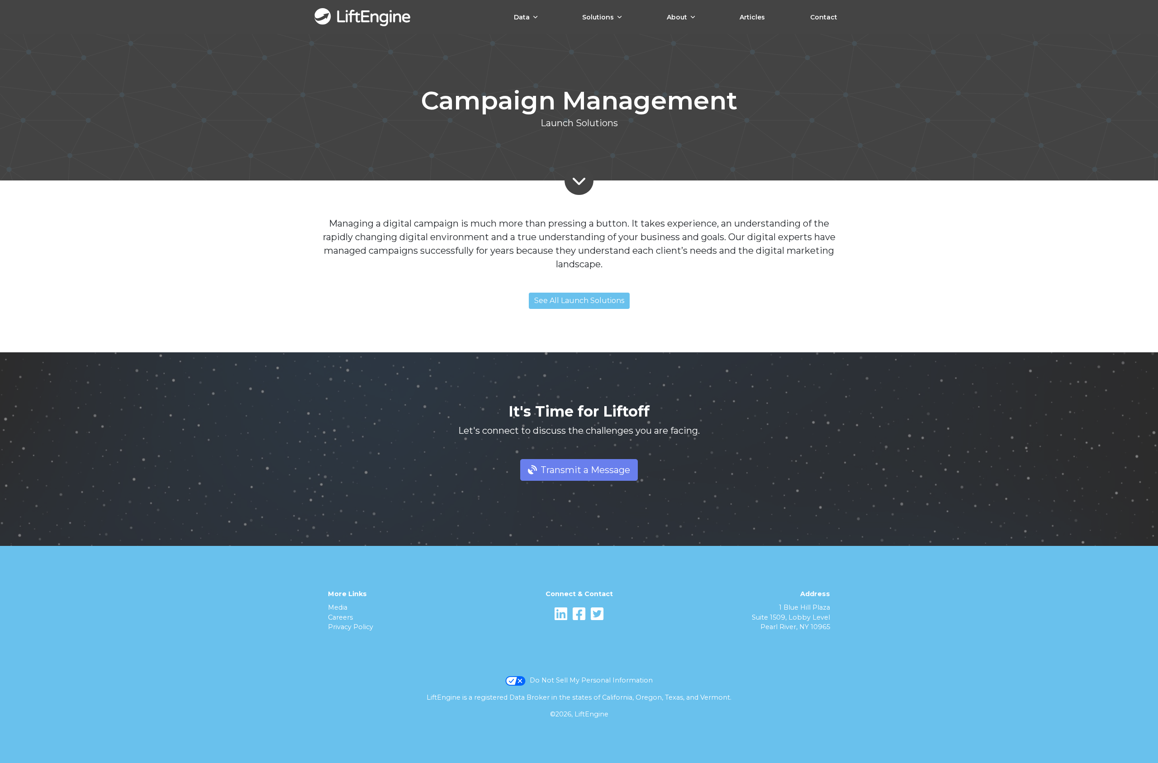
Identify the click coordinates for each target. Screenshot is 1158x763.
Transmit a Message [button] (585, 469)
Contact (823, 17)
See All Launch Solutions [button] (579, 300)
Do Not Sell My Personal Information (591, 680)
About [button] (677, 17)
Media (337, 607)
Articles (752, 17)
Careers (340, 617)
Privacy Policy (350, 627)
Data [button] (522, 17)
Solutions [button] (598, 17)
